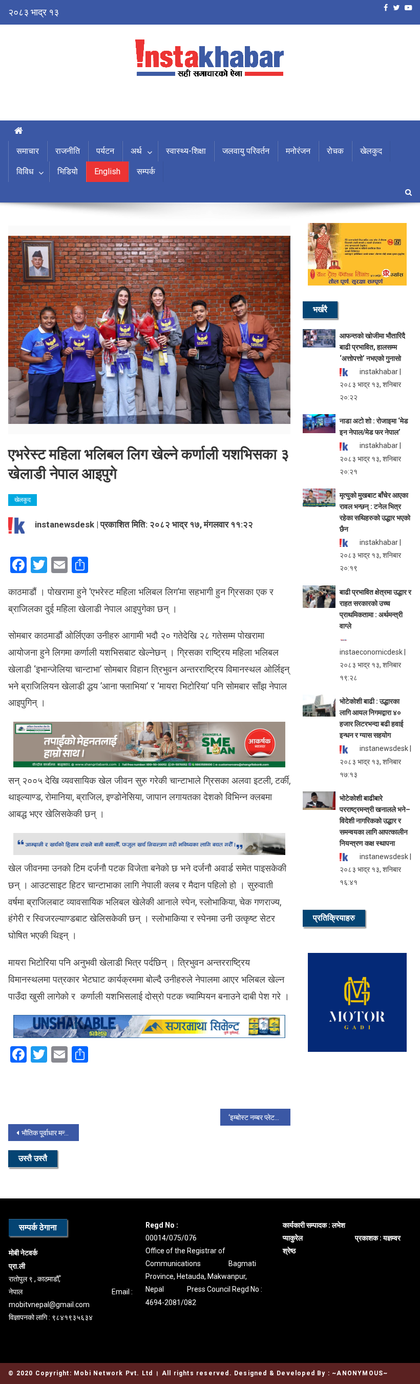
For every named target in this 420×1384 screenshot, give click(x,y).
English (107, 171)
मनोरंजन (298, 151)
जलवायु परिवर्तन (245, 151)
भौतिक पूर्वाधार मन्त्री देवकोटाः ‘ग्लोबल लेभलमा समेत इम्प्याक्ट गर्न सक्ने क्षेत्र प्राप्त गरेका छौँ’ (50, 1133)
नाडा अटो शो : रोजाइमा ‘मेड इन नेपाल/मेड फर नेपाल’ (374, 426)
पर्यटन (105, 151)
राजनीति (67, 151)
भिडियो (67, 171)
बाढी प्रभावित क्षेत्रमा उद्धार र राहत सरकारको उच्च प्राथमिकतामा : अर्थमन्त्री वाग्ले (375, 609)
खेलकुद (371, 151)
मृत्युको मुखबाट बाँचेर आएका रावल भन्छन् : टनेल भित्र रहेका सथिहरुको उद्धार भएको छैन (375, 512)
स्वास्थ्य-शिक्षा (186, 151)
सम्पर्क (146, 171)
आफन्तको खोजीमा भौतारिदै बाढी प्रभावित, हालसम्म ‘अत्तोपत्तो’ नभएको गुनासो (372, 347)
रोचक (335, 151)
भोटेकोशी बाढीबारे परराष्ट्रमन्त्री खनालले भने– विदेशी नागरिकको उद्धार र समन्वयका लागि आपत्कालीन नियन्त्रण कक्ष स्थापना (375, 820)
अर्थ (136, 151)
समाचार (27, 151)
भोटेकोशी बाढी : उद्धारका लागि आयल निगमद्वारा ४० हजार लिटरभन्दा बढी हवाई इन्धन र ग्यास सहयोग (372, 718)
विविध (24, 171)
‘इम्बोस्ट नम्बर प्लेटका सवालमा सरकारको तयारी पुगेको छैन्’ (259, 1117)
